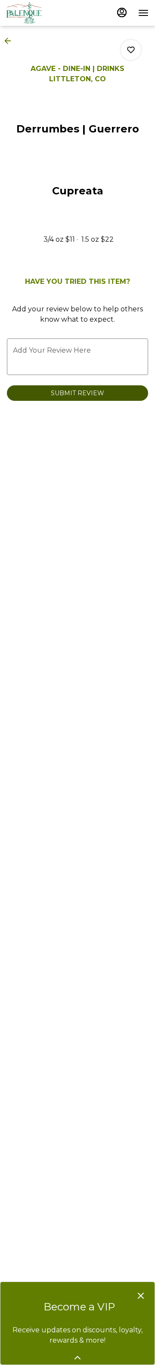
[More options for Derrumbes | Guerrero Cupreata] (131, 50)
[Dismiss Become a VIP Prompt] (140, 1295)
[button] (10, 41)
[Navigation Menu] (143, 13)
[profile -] (122, 12)
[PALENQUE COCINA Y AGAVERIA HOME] (45, 13)
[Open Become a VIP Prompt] (77, 1358)
